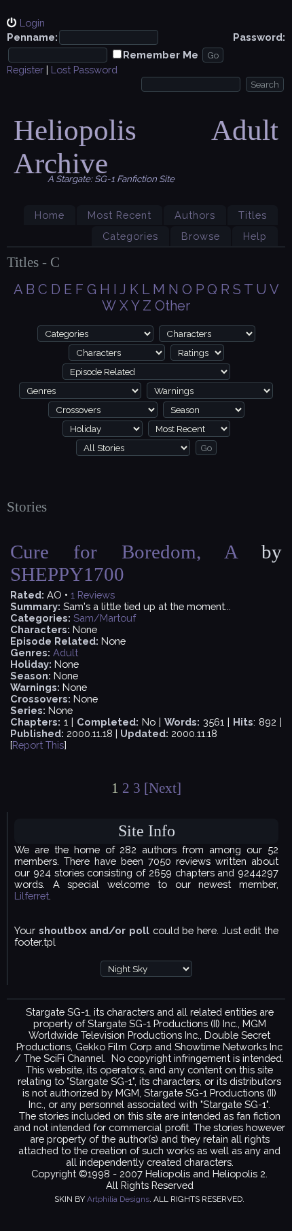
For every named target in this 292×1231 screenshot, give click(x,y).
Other (172, 306)
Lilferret (31, 896)
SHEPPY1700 (67, 574)
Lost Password (84, 69)
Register (25, 69)
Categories (130, 236)
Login (32, 23)
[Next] (162, 788)
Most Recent (119, 215)
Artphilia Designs (118, 1199)
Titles (252, 215)
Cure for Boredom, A (123, 552)
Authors (195, 215)
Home (50, 215)
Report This (38, 745)
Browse (200, 236)
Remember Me (160, 54)
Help (255, 236)
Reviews (96, 595)
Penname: (32, 37)
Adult (65, 652)
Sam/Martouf (104, 618)
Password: (259, 37)
